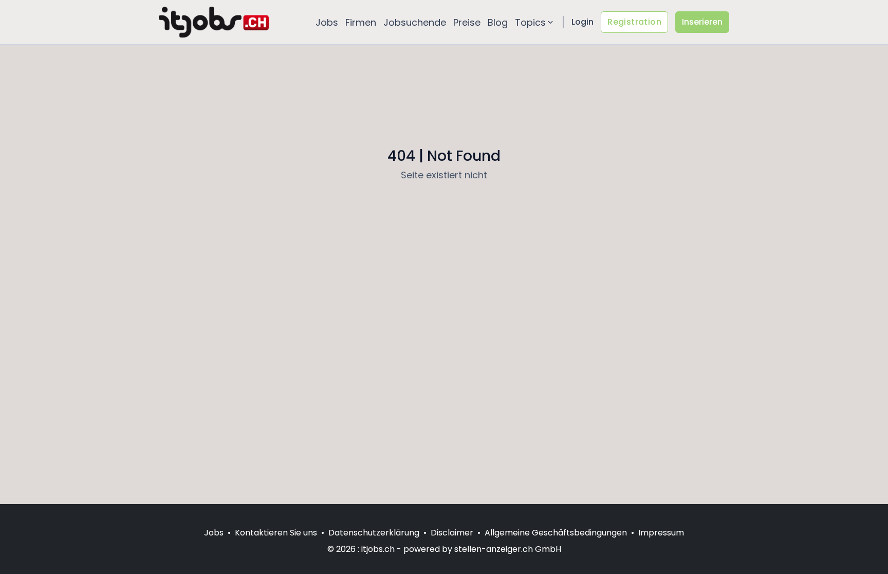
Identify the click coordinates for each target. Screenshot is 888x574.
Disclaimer (452, 533)
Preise (466, 22)
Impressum (661, 533)
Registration (634, 22)
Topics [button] (530, 22)
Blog (498, 22)
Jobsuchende (414, 22)
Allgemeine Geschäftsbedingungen (556, 533)
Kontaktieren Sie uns (276, 533)
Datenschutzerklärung (373, 533)
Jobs (327, 22)
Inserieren (702, 22)
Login (582, 22)
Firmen (360, 22)
